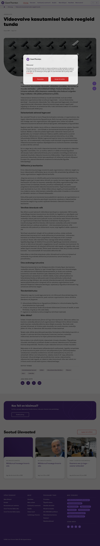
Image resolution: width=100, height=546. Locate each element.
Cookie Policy (29, 73)
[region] (50, 70)
